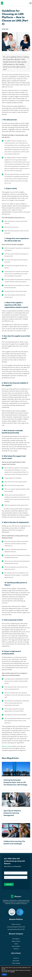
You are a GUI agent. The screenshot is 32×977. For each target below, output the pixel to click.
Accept (4, 974)
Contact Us (16, 958)
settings (13, 971)
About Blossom (16, 938)
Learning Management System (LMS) (16, 927)
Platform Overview (16, 924)
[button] (30, 3)
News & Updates (16, 946)
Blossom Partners (16, 941)
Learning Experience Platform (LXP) (16, 929)
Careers (16, 943)
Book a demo (16, 960)
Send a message (16, 963)
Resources (16, 948)
